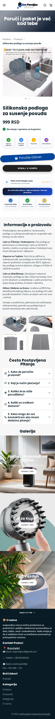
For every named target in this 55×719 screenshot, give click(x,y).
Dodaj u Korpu (27, 168)
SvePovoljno (25, 714)
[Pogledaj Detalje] (27, 464)
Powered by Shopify (40, 714)
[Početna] (27, 5)
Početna (7, 39)
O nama (7, 703)
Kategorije (8, 698)
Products (18, 39)
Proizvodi (8, 694)
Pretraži (7, 678)
